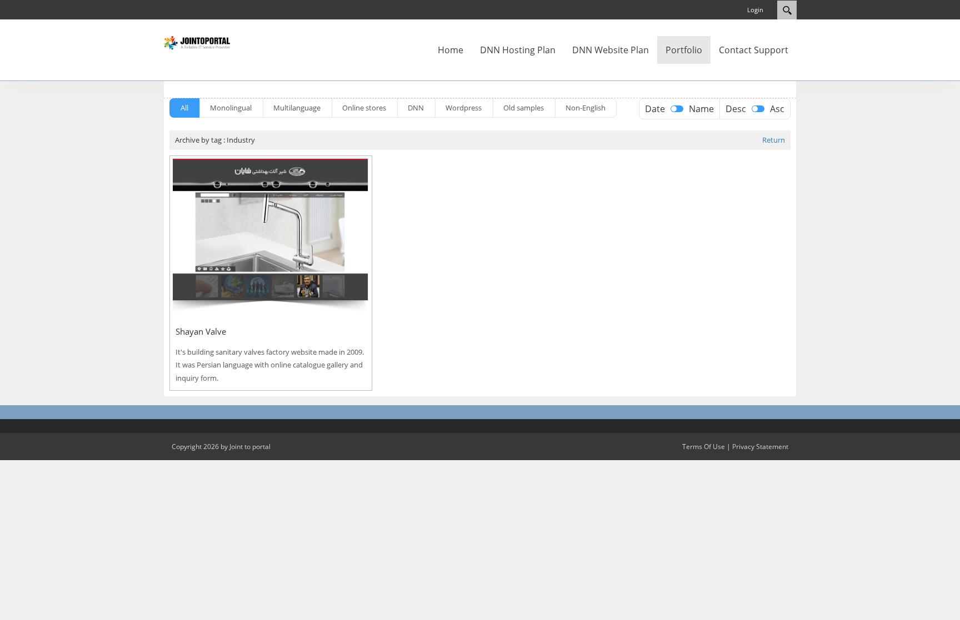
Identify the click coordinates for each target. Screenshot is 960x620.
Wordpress (464, 108)
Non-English (586, 108)
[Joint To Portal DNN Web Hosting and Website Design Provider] (196, 42)
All (184, 108)
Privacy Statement (760, 446)
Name (701, 109)
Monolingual (231, 108)
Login (755, 10)
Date (655, 109)
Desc (736, 109)
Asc (777, 109)
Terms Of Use (703, 446)
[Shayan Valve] (271, 235)
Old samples (523, 108)
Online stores (364, 108)
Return (773, 140)
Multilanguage (297, 108)
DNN (416, 108)
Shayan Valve (201, 331)
